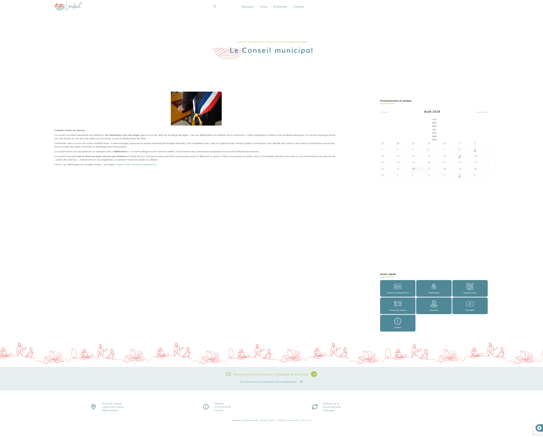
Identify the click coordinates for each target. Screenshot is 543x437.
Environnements (332, 406)
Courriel (219, 410)
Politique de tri (331, 403)
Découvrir (247, 6)
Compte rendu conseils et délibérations (136, 164)
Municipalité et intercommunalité (266, 41)
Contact (298, 6)
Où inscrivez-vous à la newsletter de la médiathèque (268, 381)
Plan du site (306, 420)
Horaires (219, 403)
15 (460, 156)
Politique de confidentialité (289, 420)
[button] (539, 428)
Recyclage (328, 410)
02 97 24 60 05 (222, 406)
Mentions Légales (268, 420)
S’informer (280, 6)
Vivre (263, 6)
